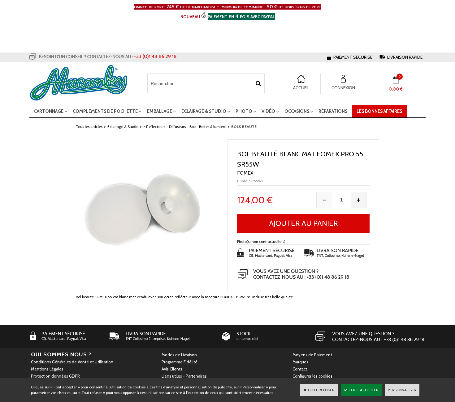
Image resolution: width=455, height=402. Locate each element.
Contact (299, 368)
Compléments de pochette (105, 111)
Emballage (159, 111)
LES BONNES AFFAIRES (379, 111)
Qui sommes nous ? (61, 354)
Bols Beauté (244, 126)
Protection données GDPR (55, 376)
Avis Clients (172, 368)
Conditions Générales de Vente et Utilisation (72, 361)
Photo (244, 111)
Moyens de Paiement (312, 354)
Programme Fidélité (179, 361)
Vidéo (268, 111)
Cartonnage (48, 111)
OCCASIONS (296, 111)
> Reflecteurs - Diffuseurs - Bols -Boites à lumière (184, 126)
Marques (300, 361)
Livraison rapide (404, 57)
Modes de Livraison (179, 354)
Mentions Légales (47, 368)
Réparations (332, 111)
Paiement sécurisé (352, 57)
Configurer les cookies (312, 376)
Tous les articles (89, 126)
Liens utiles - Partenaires (184, 376)
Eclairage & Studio (203, 111)
